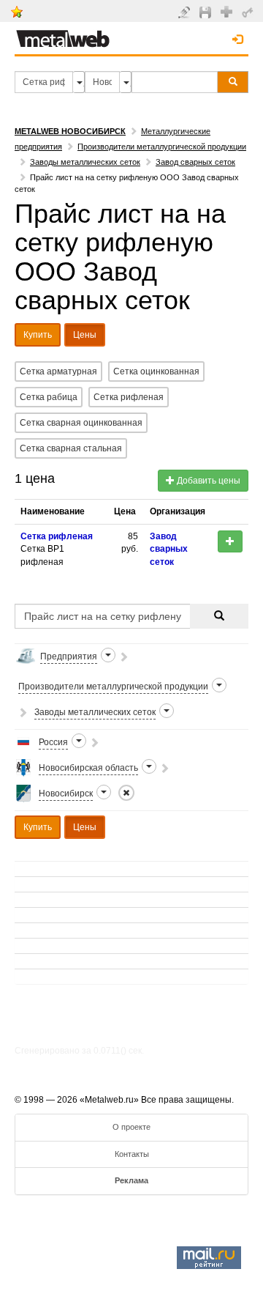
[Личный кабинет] (249, 12)
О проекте (131, 1126)
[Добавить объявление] (186, 12)
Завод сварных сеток (195, 162)
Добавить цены (207, 481)
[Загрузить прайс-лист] (207, 12)
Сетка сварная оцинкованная (81, 423)
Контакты (132, 1154)
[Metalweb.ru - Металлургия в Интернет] (63, 34)
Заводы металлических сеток (85, 162)
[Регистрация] (228, 11)
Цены (84, 335)
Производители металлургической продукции (161, 146)
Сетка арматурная (58, 371)
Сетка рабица (48, 397)
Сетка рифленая (129, 397)
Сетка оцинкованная (156, 371)
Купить (37, 335)
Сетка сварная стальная (71, 448)
